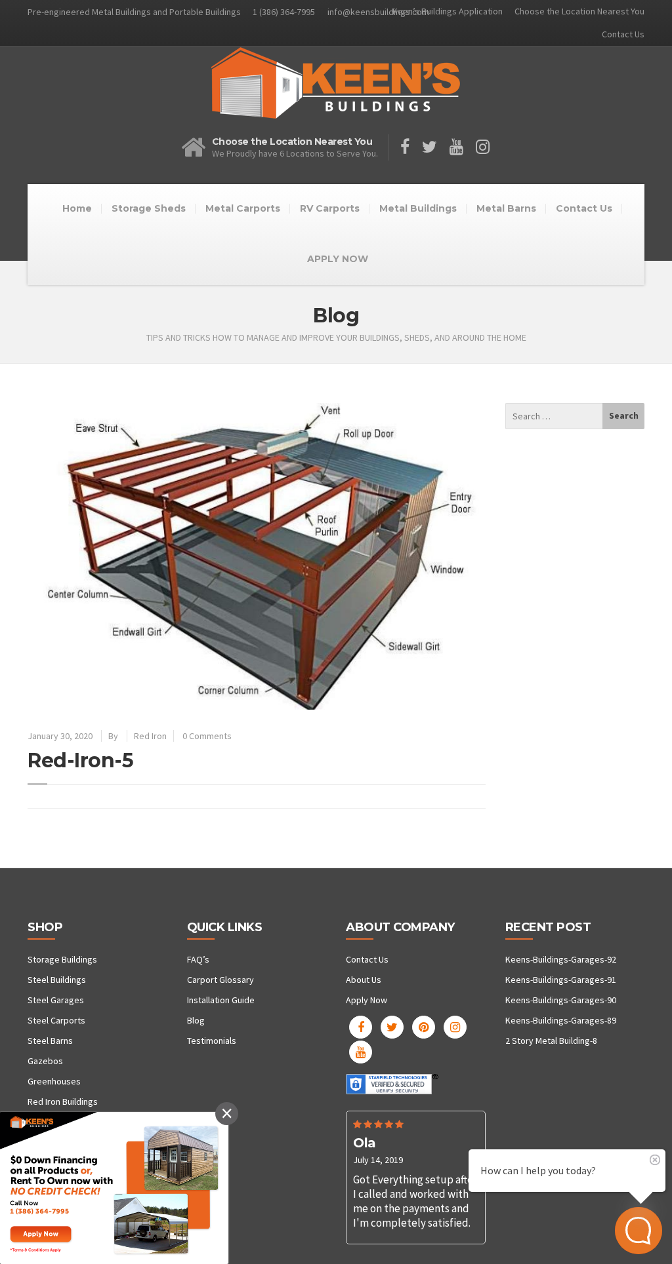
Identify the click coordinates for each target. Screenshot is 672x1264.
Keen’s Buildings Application (447, 11)
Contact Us (623, 34)
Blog (196, 1020)
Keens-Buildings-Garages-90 (560, 1000)
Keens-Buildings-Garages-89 (560, 1020)
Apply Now (366, 1000)
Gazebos (45, 1061)
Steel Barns (50, 1040)
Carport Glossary (220, 980)
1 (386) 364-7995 (284, 12)
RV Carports (330, 208)
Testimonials (211, 1040)
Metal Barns (506, 208)
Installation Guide (221, 1000)
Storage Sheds (149, 208)
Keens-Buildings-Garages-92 (560, 959)
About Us (363, 980)
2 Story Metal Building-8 (551, 1040)
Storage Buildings (62, 959)
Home (77, 208)
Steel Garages (56, 1000)
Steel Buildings (57, 980)
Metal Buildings (418, 208)
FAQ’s (198, 959)
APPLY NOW (337, 259)
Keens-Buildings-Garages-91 (560, 980)
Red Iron (150, 736)
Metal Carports (242, 208)
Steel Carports (56, 1020)
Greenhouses (54, 1081)
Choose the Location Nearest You (579, 11)
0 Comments (207, 736)
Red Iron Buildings (63, 1101)
